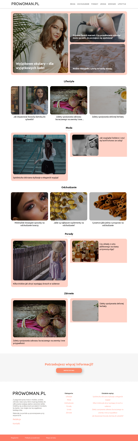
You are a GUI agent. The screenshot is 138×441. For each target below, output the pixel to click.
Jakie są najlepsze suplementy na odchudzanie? (69, 224)
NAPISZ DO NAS (69, 370)
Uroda (103, 4)
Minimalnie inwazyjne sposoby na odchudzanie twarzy (29, 224)
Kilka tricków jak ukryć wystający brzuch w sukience (36, 284)
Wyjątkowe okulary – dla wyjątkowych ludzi (35, 66)
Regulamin (14, 438)
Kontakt (16, 423)
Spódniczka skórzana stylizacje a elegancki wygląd (35, 177)
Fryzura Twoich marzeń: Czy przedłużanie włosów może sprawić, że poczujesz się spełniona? (96, 36)
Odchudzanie (83, 4)
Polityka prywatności (32, 438)
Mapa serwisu (51, 438)
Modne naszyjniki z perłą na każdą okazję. (92, 68)
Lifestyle (122, 4)
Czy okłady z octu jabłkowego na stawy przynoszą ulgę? (109, 246)
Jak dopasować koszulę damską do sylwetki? (29, 118)
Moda (72, 4)
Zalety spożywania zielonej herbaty (108, 117)
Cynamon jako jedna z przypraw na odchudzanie (108, 224)
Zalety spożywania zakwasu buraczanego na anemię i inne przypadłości (68, 118)
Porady (94, 4)
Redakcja (17, 419)
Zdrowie (112, 4)
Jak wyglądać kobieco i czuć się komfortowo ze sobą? (112, 139)
